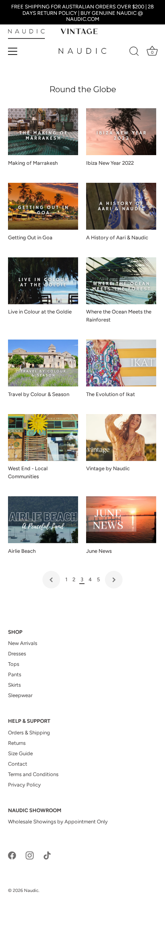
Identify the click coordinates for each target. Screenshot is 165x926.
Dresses (17, 654)
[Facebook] (12, 855)
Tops (13, 664)
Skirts (14, 685)
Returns (17, 743)
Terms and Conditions (33, 774)
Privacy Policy (24, 785)
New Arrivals (22, 643)
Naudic (31, 890)
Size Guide (20, 753)
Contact (17, 764)
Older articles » (114, 579)
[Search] (134, 52)
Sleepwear (20, 695)
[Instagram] (30, 855)
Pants (14, 674)
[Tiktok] (47, 855)
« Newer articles (51, 579)
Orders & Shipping (29, 733)
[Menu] (13, 51)
